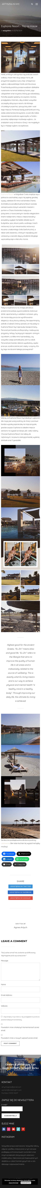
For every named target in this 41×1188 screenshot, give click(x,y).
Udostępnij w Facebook (20, 892)
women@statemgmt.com (11, 1090)
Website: (4, 1006)
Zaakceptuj (26, 1183)
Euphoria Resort (7, 194)
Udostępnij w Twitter (20, 886)
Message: (4, 961)
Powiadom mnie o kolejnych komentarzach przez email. (20, 1028)
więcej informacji (13, 1183)
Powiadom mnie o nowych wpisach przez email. (19, 1038)
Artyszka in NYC (11, 4)
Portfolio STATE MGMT (10, 1093)
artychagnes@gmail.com (11, 1087)
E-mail (5, 1105)
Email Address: (6, 995)
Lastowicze (5, 843)
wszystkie (7, 31)
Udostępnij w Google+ (20, 898)
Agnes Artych (20, 927)
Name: (3, 984)
